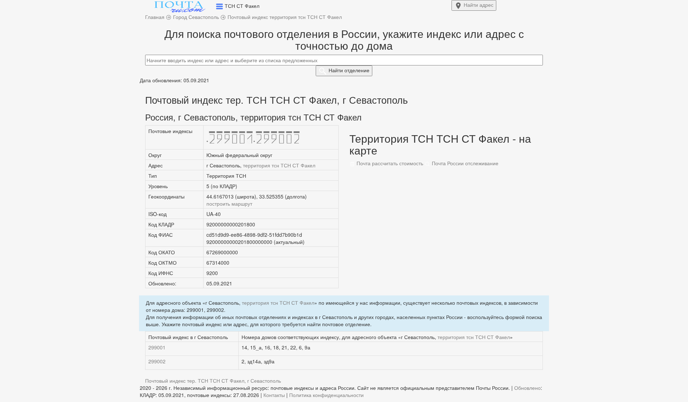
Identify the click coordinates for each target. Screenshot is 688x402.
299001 (157, 347)
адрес (478, 4)
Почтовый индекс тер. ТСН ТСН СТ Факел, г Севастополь (213, 380)
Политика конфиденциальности (326, 394)
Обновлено (527, 387)
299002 (157, 361)
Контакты (274, 394)
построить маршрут (229, 203)
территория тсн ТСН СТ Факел (279, 165)
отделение (349, 70)
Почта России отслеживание (464, 163)
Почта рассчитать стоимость (389, 163)
